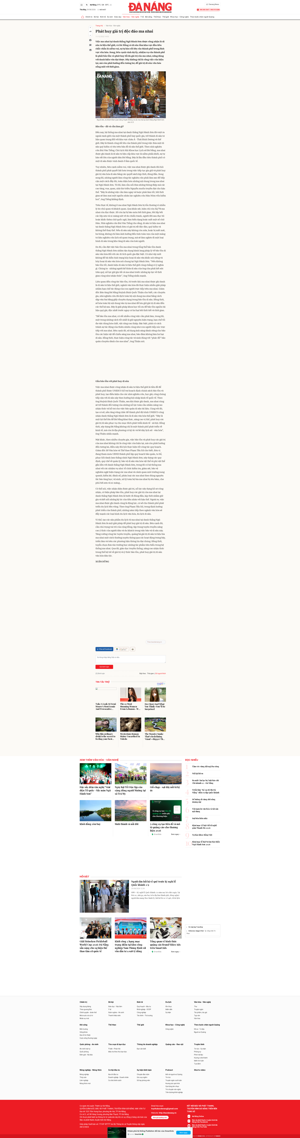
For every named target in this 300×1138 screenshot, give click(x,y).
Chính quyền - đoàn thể (88, 1012)
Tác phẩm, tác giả (200, 1012)
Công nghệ (169, 1029)
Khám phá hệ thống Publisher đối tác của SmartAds (151, 1131)
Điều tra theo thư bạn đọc (117, 1052)
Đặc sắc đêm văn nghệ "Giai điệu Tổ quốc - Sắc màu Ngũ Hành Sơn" (95, 790)
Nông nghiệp (84, 1074)
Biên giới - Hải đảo (86, 1055)
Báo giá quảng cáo (160, 1117)
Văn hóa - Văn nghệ (131, 17)
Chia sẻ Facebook (105, 649)
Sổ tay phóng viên (143, 1080)
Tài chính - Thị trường (144, 1015)
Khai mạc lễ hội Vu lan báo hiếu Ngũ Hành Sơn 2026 (206, 843)
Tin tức (168, 1077)
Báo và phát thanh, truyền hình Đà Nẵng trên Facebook (204, 1121)
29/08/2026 (88, 10)
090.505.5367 (204, 10)
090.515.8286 (215, 10)
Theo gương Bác (86, 1009)
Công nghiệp (141, 1012)
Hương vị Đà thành (201, 1058)
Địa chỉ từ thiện (85, 1035)
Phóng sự (197, 1052)
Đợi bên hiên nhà (199, 818)
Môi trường (84, 1029)
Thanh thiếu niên (114, 1015)
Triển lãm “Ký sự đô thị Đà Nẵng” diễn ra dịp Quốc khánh (205, 791)
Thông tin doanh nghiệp (147, 1044)
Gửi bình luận (104, 667)
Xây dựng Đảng (85, 1006)
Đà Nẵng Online (198, 1116)
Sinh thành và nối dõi (126, 824)
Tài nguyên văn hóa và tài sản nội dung (205, 810)
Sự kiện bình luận (144, 1070)
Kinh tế (103, 17)
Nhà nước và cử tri (86, 1015)
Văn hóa (197, 1018)
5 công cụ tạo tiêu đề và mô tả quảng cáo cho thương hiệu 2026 (165, 827)
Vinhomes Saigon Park (196, 931)
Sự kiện (168, 1012)
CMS (201, 1136)
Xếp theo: (142, 673)
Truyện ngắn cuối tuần (173, 1080)
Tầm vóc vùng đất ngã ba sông (205, 766)
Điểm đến (168, 1009)
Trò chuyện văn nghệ (173, 1089)
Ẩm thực (168, 1006)
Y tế (142, 17)
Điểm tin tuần (199, 1061)
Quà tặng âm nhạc (172, 1086)
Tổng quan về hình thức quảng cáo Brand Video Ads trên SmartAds (165, 944)
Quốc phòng (84, 1052)
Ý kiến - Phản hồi (114, 1049)
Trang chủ (99, 26)
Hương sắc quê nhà (172, 1083)
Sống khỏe (84, 1032)
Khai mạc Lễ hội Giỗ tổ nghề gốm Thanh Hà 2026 (204, 826)
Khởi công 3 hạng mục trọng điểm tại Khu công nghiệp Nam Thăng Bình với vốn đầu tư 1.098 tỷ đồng (130, 946)
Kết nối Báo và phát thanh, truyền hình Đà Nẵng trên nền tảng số (202, 1109)
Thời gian (150, 673)
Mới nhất (103, 10)
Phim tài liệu (198, 1055)
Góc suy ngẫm (142, 1077)
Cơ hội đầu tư (114, 1070)
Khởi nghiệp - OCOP (144, 1009)
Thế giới (165, 17)
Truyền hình (199, 1044)
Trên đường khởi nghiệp (174, 1092)
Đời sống (148, 17)
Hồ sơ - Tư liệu (199, 1029)
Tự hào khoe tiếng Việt (202, 835)
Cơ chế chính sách (114, 1080)
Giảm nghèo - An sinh (116, 1012)
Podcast (169, 1070)
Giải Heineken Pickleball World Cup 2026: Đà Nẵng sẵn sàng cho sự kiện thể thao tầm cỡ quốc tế (94, 946)
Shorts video (199, 1070)
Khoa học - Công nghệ (179, 17)
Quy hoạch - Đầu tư (144, 1006)
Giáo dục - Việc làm (115, 1006)
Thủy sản (83, 1077)
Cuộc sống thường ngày (88, 1038)
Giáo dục (117, 17)
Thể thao (157, 17)
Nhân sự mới (84, 1018)
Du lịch (110, 17)
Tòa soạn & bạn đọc (117, 1044)
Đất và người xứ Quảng (173, 1074)
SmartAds (138, 1134)
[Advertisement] (131, 361)
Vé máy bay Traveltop (195, 927)
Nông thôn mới (85, 1083)
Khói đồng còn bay (90, 824)
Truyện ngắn (198, 1009)
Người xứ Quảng (200, 1032)
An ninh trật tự (85, 1049)
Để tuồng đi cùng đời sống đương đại (203, 800)
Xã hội (96, 17)
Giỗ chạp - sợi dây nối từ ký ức (165, 788)
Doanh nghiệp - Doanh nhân (118, 1077)
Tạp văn (197, 1015)
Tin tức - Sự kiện (200, 1049)
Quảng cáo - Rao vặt (174, 1044)
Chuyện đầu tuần (143, 1074)
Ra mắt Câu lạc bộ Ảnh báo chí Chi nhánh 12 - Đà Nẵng (205, 781)
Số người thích (160, 673)
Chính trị (88, 17)
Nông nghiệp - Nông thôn (90, 1070)
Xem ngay (183, 1133)
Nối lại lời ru (197, 773)
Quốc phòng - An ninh (89, 1044)
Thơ (195, 1006)
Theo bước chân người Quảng (202, 17)
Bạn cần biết (141, 1049)
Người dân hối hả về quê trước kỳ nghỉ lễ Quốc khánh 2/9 (153, 883)
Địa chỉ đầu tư (113, 1074)
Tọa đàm (197, 1064)
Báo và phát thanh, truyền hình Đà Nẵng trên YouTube (204, 1126)
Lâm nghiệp (84, 1080)
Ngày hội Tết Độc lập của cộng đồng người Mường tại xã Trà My (130, 790)
